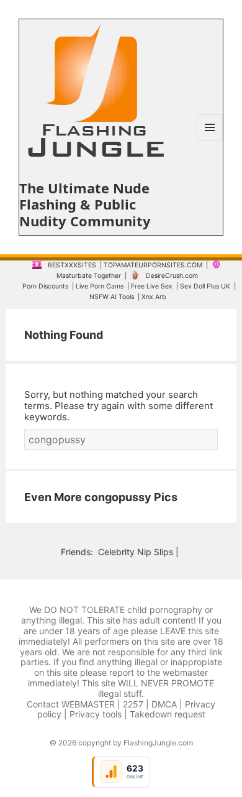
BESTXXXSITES (72, 265)
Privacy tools (95, 714)
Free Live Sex (152, 286)
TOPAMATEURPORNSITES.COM (153, 265)
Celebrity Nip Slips (135, 551)
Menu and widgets (210, 140)
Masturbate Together (88, 276)
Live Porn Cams (99, 286)
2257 (133, 704)
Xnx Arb (153, 297)
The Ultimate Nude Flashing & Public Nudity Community (85, 204)
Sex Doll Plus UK (205, 286)
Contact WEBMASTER (71, 704)
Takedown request (167, 714)
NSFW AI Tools (111, 297)
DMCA (164, 704)
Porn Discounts (45, 286)
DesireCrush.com (172, 276)
